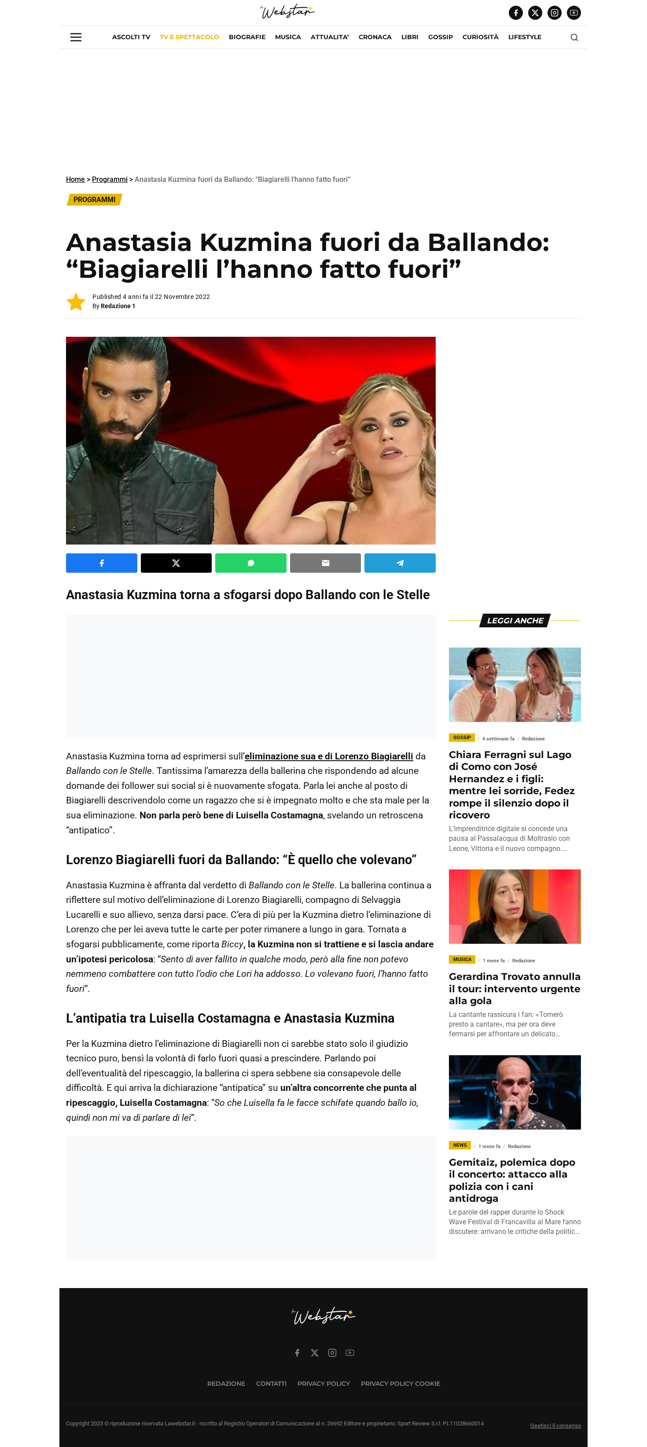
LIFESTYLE (524, 37)
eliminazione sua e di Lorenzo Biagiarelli (329, 756)
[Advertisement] (323, 110)
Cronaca (375, 37)
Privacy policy (324, 1384)
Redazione (226, 1384)
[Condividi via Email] (325, 563)
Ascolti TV (131, 37)
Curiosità (481, 37)
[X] (535, 13)
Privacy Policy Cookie (400, 1384)
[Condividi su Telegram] (400, 563)
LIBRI (410, 37)
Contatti (271, 1384)
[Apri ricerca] (574, 37)
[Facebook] (516, 13)
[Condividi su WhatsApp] (251, 563)
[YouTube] (574, 13)
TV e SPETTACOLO (189, 37)
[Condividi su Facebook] (101, 563)
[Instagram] (555, 13)
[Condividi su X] (176, 563)
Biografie (247, 37)
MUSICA (288, 37)
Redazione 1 (118, 305)
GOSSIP (440, 37)
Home (75, 179)
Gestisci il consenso (555, 1425)
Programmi (110, 179)
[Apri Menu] (76, 37)
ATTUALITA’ (330, 37)
